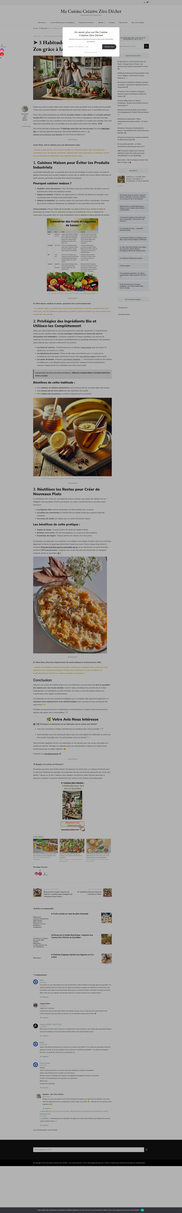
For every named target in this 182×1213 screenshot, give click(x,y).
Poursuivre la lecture (91, 52)
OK (142, 1210)
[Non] (180, 1210)
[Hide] (1, 58)
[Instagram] (2, 50)
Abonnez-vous (109, 47)
